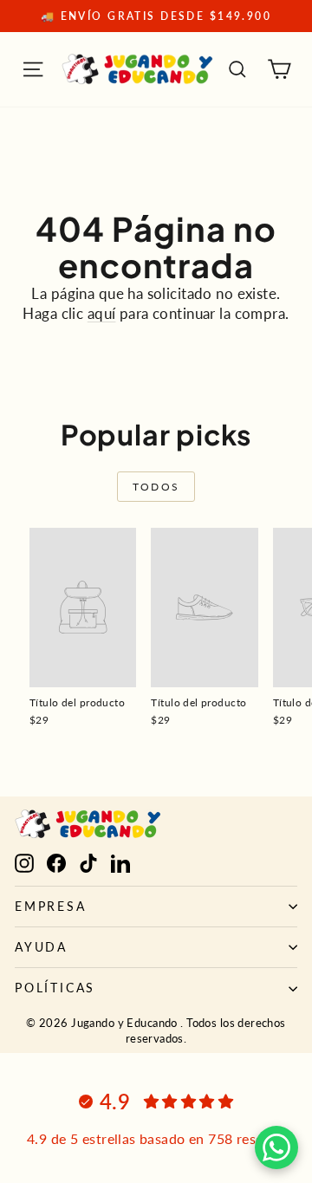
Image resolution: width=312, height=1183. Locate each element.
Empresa (51, 906)
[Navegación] (33, 69)
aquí (102, 313)
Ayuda (41, 946)
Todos (156, 486)
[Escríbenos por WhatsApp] (276, 1147)
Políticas (55, 987)
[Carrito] (279, 69)
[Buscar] (237, 69)
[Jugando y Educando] (138, 69)
